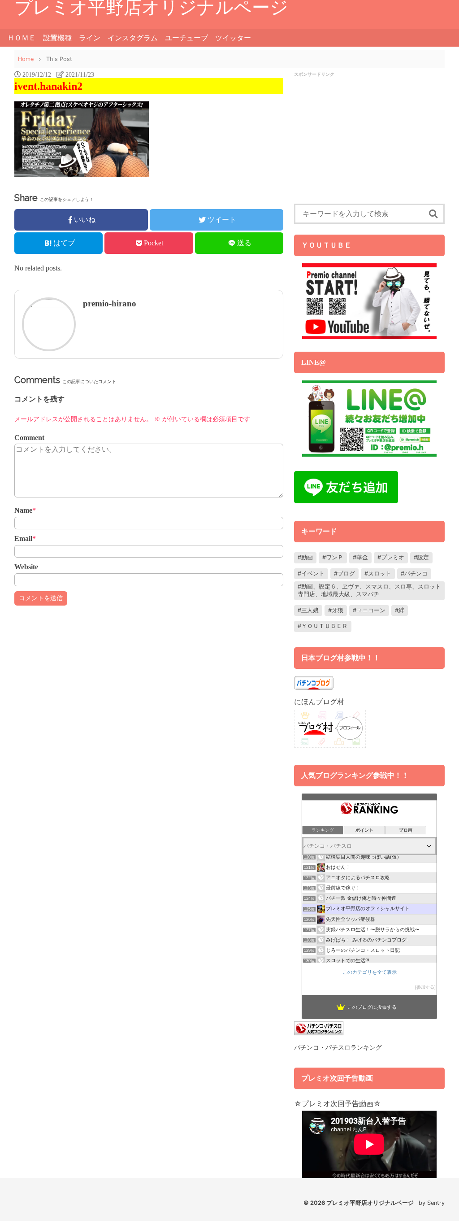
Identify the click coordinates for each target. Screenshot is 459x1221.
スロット (379, 573)
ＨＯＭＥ (21, 37)
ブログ (346, 573)
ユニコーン (370, 610)
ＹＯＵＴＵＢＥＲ (324, 626)
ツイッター (233, 37)
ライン (89, 37)
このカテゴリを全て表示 (369, 972)
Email (25, 538)
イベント (313, 573)
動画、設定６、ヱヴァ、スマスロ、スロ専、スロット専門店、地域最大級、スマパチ (369, 590)
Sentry (436, 1202)
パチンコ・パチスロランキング (338, 1047)
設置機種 (57, 37)
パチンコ (416, 573)
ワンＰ (334, 557)
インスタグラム (133, 37)
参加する (425, 987)
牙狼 (337, 610)
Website (26, 567)
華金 (362, 557)
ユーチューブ (186, 37)
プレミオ (392, 557)
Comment (29, 437)
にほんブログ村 (319, 701)
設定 (423, 557)
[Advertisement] (369, 141)
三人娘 (310, 610)
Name (25, 510)
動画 (307, 557)
